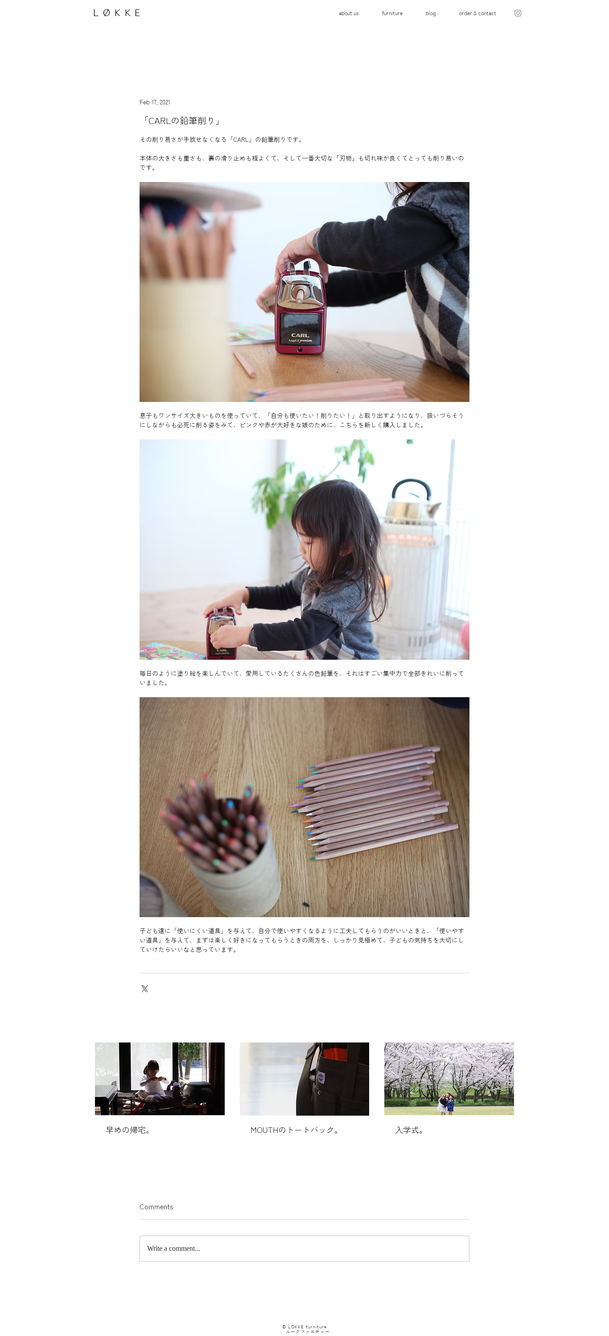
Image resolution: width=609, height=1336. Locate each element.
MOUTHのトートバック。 (296, 1130)
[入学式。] (449, 1078)
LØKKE (115, 12)
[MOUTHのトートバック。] (305, 1079)
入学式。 (411, 1130)
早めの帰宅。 (130, 1130)
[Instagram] (518, 12)
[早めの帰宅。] (160, 1078)
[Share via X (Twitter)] (144, 988)
